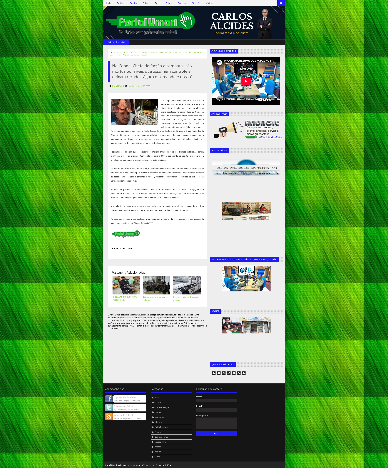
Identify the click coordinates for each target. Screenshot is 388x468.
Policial (146, 3)
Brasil (157, 3)
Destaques (159, 417)
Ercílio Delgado (161, 427)
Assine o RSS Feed (123, 415)
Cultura (209, 3)
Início (108, 3)
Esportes (182, 3)
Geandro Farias (161, 437)
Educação (196, 3)
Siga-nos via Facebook (125, 397)
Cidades (133, 3)
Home (116, 52)
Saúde (169, 3)
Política (120, 3)
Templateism (149, 465)
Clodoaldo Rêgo (161, 407)
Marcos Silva (160, 441)
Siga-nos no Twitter (123, 406)
